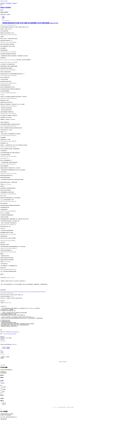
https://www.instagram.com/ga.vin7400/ (10, 333)
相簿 (3, 16)
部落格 (3, 17)
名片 (3, 18)
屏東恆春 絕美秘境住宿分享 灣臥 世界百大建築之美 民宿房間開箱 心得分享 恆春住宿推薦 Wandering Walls (30, 23)
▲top (1, 350)
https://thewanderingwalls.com (14, 331)
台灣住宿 (8, 348)
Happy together (5, 7)
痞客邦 (8, 344)
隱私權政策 (68, 407)
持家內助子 (2, 339)
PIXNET (56, 407)
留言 (10, 344)
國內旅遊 (8, 347)
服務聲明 (72, 407)
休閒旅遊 (8, 14)
